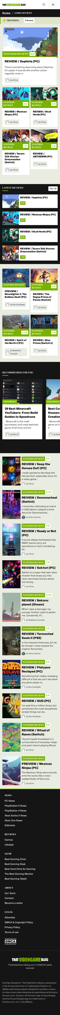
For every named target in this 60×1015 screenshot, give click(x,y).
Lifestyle (9, 844)
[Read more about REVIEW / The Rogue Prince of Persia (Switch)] (44, 278)
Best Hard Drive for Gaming (20, 869)
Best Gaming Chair (15, 859)
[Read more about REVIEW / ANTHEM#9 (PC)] (44, 139)
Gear (8, 853)
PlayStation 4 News (15, 810)
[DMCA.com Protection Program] (10, 944)
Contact (9, 898)
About (9, 888)
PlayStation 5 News (15, 805)
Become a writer (14, 903)
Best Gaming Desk (15, 864)
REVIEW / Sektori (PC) (38, 568)
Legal (9, 912)
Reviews (10, 834)
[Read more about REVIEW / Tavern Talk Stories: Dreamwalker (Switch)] (15, 139)
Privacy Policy (12, 927)
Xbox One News (13, 820)
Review (6, 13)
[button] (43, 4)
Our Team (10, 893)
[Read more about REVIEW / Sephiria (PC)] (30, 42)
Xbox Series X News (16, 815)
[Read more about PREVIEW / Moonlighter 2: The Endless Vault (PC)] (15, 278)
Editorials (9, 402)
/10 (32, 54)
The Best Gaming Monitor (19, 874)
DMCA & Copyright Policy (19, 922)
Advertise (10, 917)
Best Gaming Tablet (16, 878)
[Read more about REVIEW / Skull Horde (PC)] (44, 97)
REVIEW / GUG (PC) (36, 701)
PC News (10, 800)
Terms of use (11, 932)
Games (9, 839)
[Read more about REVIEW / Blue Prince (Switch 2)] (44, 324)
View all (53, 189)
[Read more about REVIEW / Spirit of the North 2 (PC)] (15, 324)
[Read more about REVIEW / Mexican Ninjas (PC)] (15, 97)
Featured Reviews (15, 54)
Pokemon (29, 20)
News (8, 795)
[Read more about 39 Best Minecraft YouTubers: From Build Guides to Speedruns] (23, 392)
